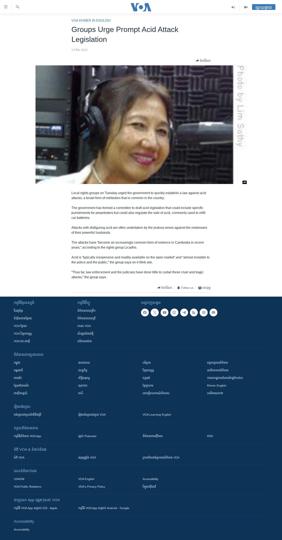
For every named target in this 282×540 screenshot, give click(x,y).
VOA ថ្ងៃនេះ (20, 326)
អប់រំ (80, 393)
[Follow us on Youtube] (164, 312)
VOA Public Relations (27, 486)
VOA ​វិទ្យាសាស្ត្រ (23, 333)
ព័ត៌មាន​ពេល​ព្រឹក (86, 310)
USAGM (19, 479)
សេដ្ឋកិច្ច (82, 370)
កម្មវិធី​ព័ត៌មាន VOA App (27, 436)
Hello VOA (84, 326)
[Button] (203, 60)
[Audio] (233, 7)
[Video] (246, 7)
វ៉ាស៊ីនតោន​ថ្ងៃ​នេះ (23, 318)
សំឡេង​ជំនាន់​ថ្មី (85, 333)
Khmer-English (216, 385)
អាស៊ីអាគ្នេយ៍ (20, 393)
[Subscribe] (213, 312)
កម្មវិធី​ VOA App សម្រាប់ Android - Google (103, 508)
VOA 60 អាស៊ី (22, 341)
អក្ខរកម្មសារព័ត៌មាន (217, 362)
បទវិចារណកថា (215, 393)
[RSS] (194, 312)
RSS (210, 436)
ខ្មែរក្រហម (148, 385)
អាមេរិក (18, 378)
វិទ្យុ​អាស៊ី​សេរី (149, 486)
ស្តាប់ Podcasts (87, 436)
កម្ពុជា (17, 362)
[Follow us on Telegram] (184, 312)
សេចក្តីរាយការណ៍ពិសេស (156, 393)
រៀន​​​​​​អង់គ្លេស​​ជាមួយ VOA (92, 414)
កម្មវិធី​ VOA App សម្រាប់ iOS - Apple (35, 508)
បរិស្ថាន (147, 362)
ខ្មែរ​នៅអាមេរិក (21, 385)
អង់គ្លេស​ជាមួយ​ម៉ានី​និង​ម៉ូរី (27, 414)
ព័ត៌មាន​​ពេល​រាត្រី (86, 318)
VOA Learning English (157, 414)
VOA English (86, 479)
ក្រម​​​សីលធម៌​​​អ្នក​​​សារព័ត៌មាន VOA (161, 457)
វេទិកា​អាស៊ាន (84, 341)
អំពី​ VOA (19, 457)
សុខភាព (82, 385)
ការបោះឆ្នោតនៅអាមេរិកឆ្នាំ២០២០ (225, 378)
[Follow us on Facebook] (145, 312)
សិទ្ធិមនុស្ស (84, 378)
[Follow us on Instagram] (174, 312)
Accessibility (150, 479)
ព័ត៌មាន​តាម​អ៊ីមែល (153, 436)
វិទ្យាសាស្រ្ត (148, 370)
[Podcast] (203, 312)
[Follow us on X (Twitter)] (155, 312)
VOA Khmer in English (91, 20)
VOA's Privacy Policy (91, 486)
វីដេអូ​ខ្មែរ (18, 310)
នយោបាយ (84, 362)
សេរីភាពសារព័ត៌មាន (218, 370)
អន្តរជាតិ (18, 370)
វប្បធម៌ (146, 378)
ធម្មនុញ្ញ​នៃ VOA (87, 457)
